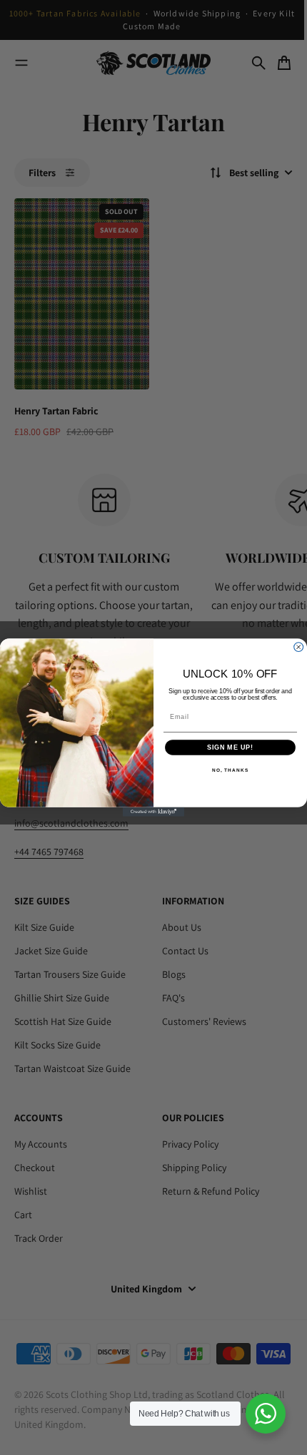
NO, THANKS (230, 771)
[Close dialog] (298, 647)
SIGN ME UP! (230, 747)
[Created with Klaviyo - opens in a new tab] (153, 812)
